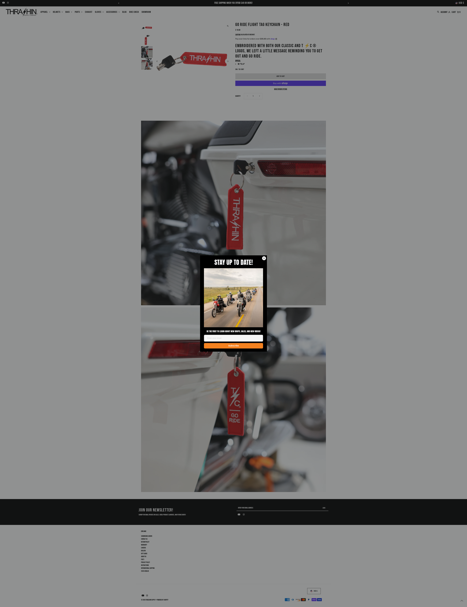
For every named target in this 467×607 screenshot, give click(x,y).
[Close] (264, 258)
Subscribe (233, 345)
